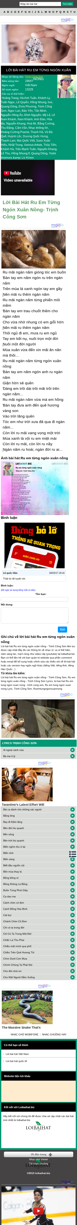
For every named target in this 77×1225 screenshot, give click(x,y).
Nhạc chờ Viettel (38, 1159)
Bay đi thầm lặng (12, 821)
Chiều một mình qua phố (17, 946)
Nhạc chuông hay (54, 1034)
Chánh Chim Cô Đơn (15, 921)
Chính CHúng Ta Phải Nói (17, 964)
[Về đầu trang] (73, 1221)
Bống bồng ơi (10, 877)
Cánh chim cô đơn (13, 902)
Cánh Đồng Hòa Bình (15, 908)
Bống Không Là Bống (15, 884)
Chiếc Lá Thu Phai (13, 940)
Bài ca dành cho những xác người (22, 809)
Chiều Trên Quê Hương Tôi (18, 952)
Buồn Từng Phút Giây (15, 890)
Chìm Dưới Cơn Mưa (15, 958)
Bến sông (8, 834)
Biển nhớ (8, 853)
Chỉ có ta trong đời (13, 927)
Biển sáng (9, 859)
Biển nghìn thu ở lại (14, 846)
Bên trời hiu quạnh (13, 840)
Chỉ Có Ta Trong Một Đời (17, 933)
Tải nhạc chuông (38, 1163)
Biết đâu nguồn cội (13, 865)
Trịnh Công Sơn (34, 76)
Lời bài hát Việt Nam (17, 1054)
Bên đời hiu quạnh (13, 828)
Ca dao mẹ (9, 896)
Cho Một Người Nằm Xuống (19, 977)
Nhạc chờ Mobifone (24, 1034)
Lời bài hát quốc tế (16, 1061)
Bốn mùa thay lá (12, 871)
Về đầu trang (38, 1154)
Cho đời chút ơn (12, 971)
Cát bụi (7, 915)
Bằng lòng (9, 815)
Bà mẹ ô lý (9, 756)
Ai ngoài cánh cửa (13, 750)
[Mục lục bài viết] (73, 854)
